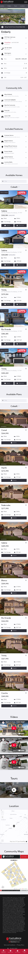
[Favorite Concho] (26, 693)
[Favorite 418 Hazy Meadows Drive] (26, 250)
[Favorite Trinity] (26, 655)
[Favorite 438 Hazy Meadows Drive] (26, 329)
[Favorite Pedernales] (26, 505)
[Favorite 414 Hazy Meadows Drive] (26, 368)
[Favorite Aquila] (26, 467)
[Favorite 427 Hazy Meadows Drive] (26, 289)
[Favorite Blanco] (26, 580)
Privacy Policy (20, 945)
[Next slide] (26, 16)
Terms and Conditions (9, 945)
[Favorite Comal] (26, 430)
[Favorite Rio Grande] (26, 617)
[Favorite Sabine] (26, 542)
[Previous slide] (2, 16)
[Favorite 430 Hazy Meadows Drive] (26, 210)
